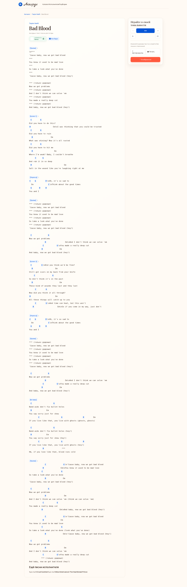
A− (133, 36)
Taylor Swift (36, 14)
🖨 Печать (151, 52)
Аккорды (30, 4)
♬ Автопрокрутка (137, 52)
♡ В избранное (145, 59)
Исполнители (54, 4)
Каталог (46, 4)
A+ (158, 36)
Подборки (63, 4)
